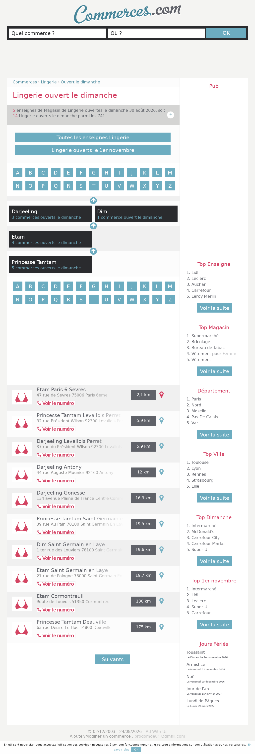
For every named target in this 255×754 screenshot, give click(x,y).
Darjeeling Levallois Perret (69, 441)
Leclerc (198, 278)
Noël (206, 678)
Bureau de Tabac (208, 347)
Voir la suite (214, 308)
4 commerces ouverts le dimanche (46, 242)
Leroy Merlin (203, 296)
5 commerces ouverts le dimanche (46, 268)
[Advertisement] (127, 61)
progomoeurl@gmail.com (159, 736)
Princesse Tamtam (34, 262)
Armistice (206, 666)
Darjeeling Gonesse (61, 493)
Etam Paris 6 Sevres (61, 390)
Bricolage (200, 341)
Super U (199, 549)
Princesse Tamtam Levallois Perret (79, 415)
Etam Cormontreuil (60, 596)
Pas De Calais (204, 417)
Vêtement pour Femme (214, 353)
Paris (196, 399)
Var (194, 423)
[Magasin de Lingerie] (19, 400)
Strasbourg (202, 480)
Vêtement (201, 359)
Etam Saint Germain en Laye (72, 570)
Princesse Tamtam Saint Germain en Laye (88, 519)
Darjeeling (24, 212)
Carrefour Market (208, 543)
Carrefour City (205, 537)
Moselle (198, 411)
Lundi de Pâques (203, 703)
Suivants (113, 659)
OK (226, 33)
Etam (18, 237)
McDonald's (202, 531)
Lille (195, 486)
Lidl (194, 272)
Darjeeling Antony (59, 467)
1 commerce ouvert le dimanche (129, 217)
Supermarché (205, 335)
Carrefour (201, 290)
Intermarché (203, 525)
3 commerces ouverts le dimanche (46, 217)
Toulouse (200, 462)
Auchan (198, 284)
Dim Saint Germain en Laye (71, 544)
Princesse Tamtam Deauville (71, 622)
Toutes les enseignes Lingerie (93, 138)
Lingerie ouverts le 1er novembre (93, 150)
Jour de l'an (204, 690)
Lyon (196, 468)
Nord (196, 405)
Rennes (198, 474)
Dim (102, 212)
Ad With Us (156, 731)
